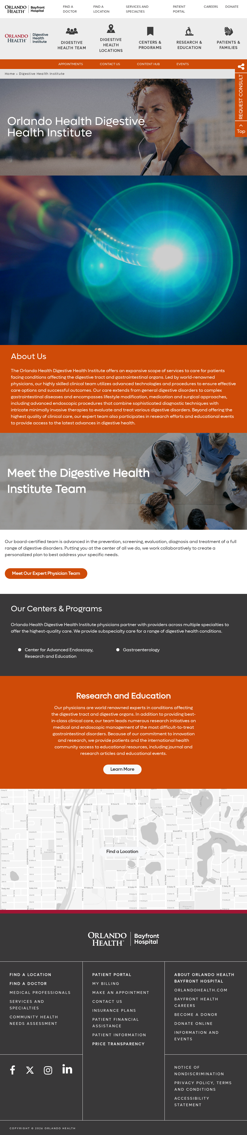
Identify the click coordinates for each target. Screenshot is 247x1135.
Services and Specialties (137, 9)
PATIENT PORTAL (112, 974)
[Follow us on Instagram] (48, 1070)
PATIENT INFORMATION (119, 1035)
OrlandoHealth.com (201, 990)
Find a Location (101, 9)
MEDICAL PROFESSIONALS (40, 992)
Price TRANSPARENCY (118, 1044)
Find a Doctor (70, 9)
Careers (211, 7)
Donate (232, 7)
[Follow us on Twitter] (30, 1068)
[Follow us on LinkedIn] (67, 1069)
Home (10, 74)
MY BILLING (106, 983)
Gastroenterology (141, 650)
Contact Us (110, 64)
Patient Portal (179, 9)
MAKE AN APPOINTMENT (121, 992)
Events (183, 64)
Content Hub (148, 64)
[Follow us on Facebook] (13, 1070)
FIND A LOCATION (31, 974)
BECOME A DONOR (196, 1014)
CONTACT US (107, 1001)
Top (241, 131)
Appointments (70, 64)
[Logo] (25, 9)
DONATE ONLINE (193, 1023)
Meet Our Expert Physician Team (46, 573)
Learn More (122, 769)
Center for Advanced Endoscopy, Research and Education (59, 653)
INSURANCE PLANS (114, 1010)
